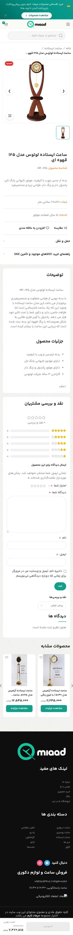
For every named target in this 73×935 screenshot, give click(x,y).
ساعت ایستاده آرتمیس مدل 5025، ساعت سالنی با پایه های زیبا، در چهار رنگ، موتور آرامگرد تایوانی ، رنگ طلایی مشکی (20, 693)
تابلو (32, 842)
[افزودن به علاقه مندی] (41, 657)
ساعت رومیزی (63, 832)
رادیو (32, 832)
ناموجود (48, 926)
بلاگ (68, 796)
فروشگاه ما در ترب (61, 801)
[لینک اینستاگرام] (40, 863)
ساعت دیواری (63, 828)
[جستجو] (60, 36)
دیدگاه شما (57, 492)
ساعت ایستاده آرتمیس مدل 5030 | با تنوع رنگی (54, 693)
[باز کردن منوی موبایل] (68, 24)
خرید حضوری (64, 792)
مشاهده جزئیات (53, 708)
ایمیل (61, 554)
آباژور (67, 847)
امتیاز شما (58, 485)
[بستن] (5, 15)
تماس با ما (65, 787)
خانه (68, 48)
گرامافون (30, 837)
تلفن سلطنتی (28, 828)
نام (62, 538)
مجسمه (31, 847)
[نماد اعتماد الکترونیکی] (51, 896)
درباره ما (66, 782)
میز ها (67, 842)
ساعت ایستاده (53, 48)
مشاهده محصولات (38, 15)
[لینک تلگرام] (47, 863)
